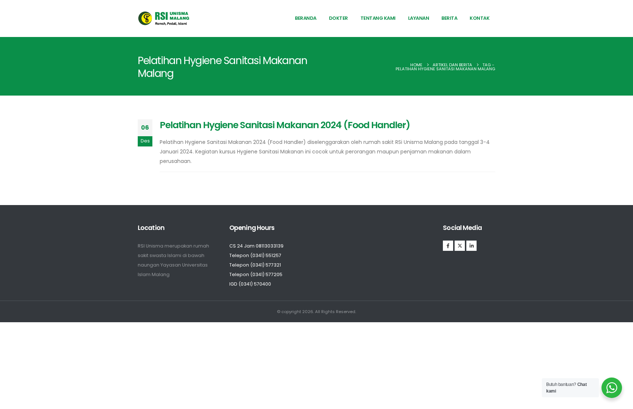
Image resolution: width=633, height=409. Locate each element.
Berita (449, 18)
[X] (460, 246)
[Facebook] (448, 246)
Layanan (418, 18)
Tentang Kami (378, 18)
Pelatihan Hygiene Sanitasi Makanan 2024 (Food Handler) (285, 125)
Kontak (479, 18)
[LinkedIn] (471, 246)
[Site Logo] (164, 18)
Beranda (305, 18)
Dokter (338, 18)
